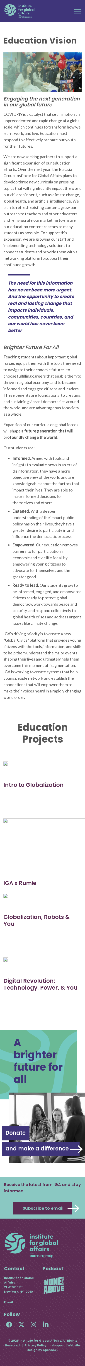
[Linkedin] (46, 1324)
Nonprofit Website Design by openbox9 (53, 1347)
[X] (21, 1324)
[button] (77, 11)
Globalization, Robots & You (36, 920)
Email (8, 1302)
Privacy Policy (35, 1345)
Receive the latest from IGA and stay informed (42, 1188)
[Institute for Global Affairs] (19, 11)
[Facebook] (9, 1324)
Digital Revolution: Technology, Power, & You (40, 984)
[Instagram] (34, 1324)
